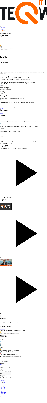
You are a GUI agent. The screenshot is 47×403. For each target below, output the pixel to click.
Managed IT (4, 382)
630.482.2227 (1, 364)
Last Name (1, 368)
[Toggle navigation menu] (0, 26)
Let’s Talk (2, 29)
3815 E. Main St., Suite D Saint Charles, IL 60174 (4, 393)
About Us (2, 386)
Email (0, 369)
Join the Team (3, 387)
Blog (3, 31)
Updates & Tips (3, 388)
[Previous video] (0, 315)
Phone (0, 370)
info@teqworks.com (3, 392)
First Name (1, 367)
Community (2, 28)
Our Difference (3, 27)
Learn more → (1, 103)
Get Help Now (3, 380)
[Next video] (0, 316)
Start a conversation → (2, 329)
